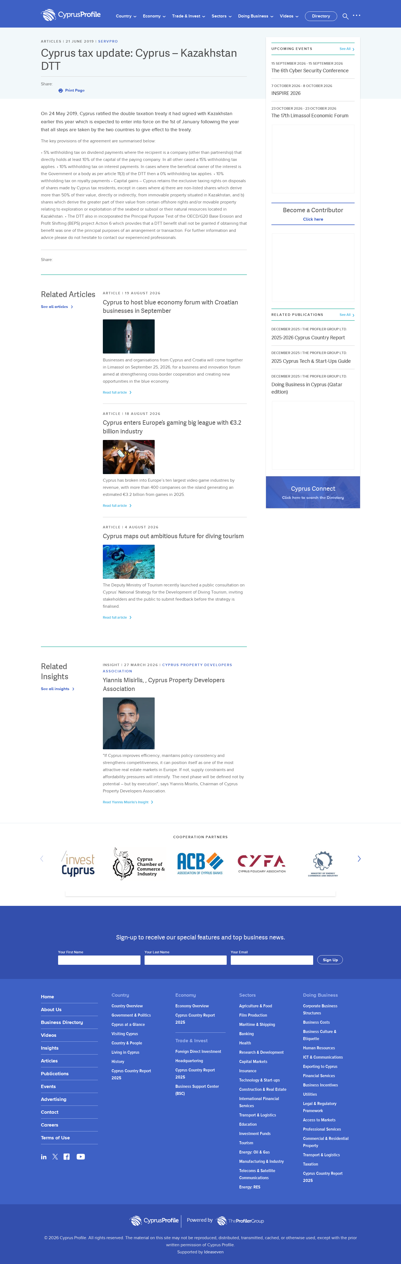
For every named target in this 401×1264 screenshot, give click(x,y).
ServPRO (108, 41)
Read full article (115, 392)
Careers (49, 1125)
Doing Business (254, 16)
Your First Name (70, 952)
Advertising (54, 1099)
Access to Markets (319, 1120)
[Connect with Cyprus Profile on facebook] (67, 1157)
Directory (321, 16)
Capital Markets (253, 1061)
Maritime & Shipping (257, 1024)
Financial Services (319, 1076)
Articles (49, 1061)
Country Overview (127, 1006)
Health (245, 1043)
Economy (152, 16)
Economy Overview (192, 1006)
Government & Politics (131, 1015)
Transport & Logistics (257, 1115)
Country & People (127, 1043)
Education (248, 1124)
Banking (246, 1034)
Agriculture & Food (255, 1006)
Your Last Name (157, 952)
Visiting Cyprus (125, 1034)
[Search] (346, 16)
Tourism (246, 1143)
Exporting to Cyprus (320, 1066)
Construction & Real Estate (262, 1089)
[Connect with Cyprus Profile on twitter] (55, 1156)
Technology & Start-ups (259, 1080)
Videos (287, 16)
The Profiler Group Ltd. (324, 329)
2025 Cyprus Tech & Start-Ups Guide (311, 361)
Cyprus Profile (71, 15)
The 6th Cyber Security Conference (310, 70)
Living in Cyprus (125, 1052)
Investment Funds (255, 1133)
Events (48, 1086)
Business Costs (316, 1022)
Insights (50, 1048)
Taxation (310, 1164)
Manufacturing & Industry (261, 1161)
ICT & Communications (323, 1057)
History (118, 1061)
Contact (49, 1112)
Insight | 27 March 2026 (131, 665)
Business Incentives (320, 1085)
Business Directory (62, 1022)
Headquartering (189, 1061)
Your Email (239, 952)
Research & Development (261, 1052)
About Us (51, 1009)
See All (345, 49)
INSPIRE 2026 (286, 93)
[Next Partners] (358, 858)
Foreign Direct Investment (198, 1051)
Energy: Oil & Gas (254, 1152)
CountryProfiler (239, 1221)
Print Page (74, 90)
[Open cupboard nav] (356, 16)
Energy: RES (249, 1187)
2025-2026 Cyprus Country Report (308, 337)
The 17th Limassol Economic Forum (310, 115)
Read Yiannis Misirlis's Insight (126, 802)
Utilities (310, 1094)
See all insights (55, 688)
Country (124, 16)
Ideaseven (214, 1252)
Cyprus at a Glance (128, 1024)
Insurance (247, 1071)
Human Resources (319, 1048)
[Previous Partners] (43, 858)
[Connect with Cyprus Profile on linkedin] (44, 1157)
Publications (55, 1073)
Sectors (220, 16)
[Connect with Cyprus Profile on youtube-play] (81, 1158)
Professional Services (322, 1129)
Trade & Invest (186, 16)
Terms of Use (55, 1137)
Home (47, 996)
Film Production (253, 1015)
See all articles (55, 306)
